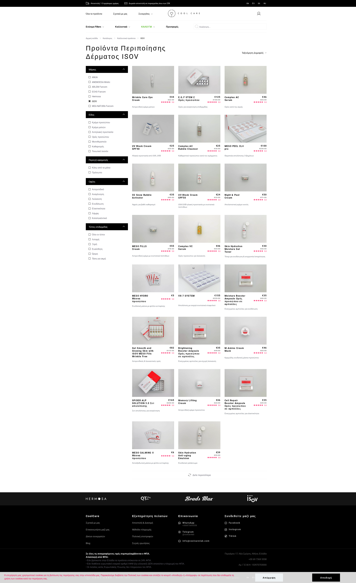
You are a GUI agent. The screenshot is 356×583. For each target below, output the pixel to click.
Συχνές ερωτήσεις (141, 543)
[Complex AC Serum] (246, 80)
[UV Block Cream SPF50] (199, 177)
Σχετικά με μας (120, 13)
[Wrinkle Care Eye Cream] (153, 80)
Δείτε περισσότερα (202, 475)
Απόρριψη (269, 577)
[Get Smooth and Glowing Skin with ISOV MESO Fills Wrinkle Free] (153, 331)
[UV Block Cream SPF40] (153, 129)
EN (248, 3)
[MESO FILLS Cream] (153, 229)
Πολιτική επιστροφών (142, 536)
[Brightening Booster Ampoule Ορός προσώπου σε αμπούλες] (199, 331)
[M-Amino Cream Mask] (246, 331)
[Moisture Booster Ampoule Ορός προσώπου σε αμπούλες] (246, 278)
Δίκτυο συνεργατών (95, 536)
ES (259, 3)
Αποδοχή (326, 577)
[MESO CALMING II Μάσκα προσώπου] (153, 435)
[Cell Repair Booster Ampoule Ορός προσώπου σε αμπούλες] (246, 383)
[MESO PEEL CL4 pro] (246, 129)
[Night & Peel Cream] (246, 177)
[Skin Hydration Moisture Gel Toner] (246, 229)
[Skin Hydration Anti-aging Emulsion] (199, 435)
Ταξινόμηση (252, 52)
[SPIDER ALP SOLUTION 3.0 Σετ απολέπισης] (153, 383)
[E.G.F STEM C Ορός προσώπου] (199, 80)
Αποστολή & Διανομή (142, 522)
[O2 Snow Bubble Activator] (153, 177)
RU (265, 3)
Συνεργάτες (144, 13)
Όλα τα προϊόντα (94, 13)
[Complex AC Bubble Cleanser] (199, 129)
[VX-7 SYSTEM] (199, 278)
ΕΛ (253, 3)
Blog (88, 543)
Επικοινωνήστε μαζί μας (98, 529)
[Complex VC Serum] (199, 229)
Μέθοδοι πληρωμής (142, 529)
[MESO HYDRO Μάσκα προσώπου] (153, 278)
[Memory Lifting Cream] (199, 383)
